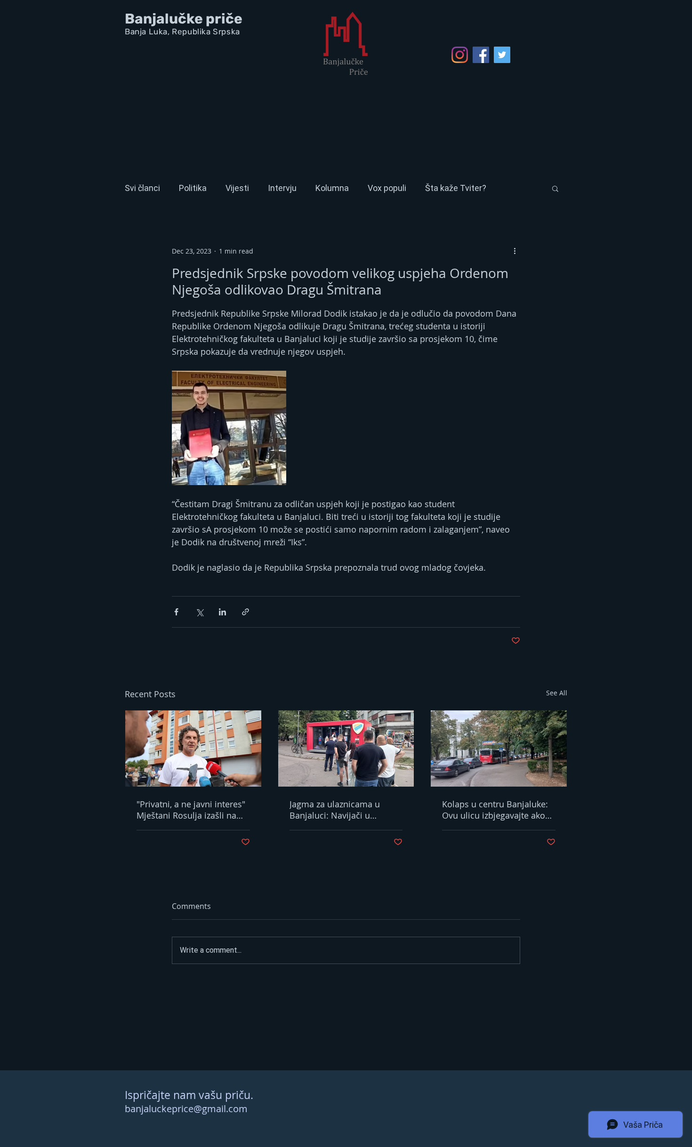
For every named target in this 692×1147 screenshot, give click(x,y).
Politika (193, 188)
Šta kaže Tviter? (455, 188)
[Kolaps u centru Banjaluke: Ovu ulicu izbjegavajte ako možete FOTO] (499, 748)
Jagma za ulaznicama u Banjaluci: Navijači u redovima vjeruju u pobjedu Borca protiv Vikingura (345, 809)
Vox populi (387, 188)
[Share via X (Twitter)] (199, 611)
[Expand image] (229, 428)
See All (556, 692)
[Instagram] (459, 55)
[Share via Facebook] (176, 611)
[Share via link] (245, 611)
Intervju (282, 188)
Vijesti (237, 188)
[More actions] (514, 250)
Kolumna (332, 188)
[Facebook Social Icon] (481, 55)
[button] (555, 188)
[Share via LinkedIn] (222, 611)
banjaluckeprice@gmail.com (186, 1108)
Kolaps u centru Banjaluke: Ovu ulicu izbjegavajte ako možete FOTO (495, 809)
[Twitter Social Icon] (502, 55)
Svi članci (142, 188)
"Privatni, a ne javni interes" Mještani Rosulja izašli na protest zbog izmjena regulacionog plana (191, 809)
